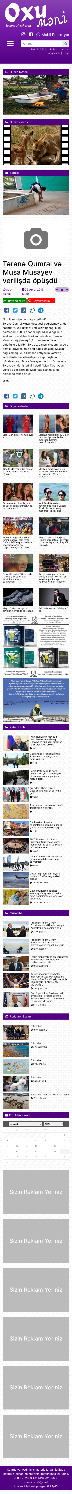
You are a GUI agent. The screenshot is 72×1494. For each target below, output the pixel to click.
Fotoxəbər (36, 1026)
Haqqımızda (53, 53)
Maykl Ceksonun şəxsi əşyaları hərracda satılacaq (18, 609)
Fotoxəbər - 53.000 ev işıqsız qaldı (50, 1094)
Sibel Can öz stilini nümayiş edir (18, 436)
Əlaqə (66, 53)
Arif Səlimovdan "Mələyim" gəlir (53, 609)
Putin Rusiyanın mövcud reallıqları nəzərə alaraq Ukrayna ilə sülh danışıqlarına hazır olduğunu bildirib (46, 740)
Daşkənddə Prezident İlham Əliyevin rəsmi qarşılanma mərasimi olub (45, 756)
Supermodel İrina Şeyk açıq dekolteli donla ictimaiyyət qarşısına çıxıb (18, 506)
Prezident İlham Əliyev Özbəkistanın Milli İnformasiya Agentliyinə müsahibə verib (47, 925)
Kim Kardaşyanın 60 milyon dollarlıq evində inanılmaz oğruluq (18, 471)
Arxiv (65, 49)
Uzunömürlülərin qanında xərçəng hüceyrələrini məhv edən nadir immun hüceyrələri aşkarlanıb (46, 894)
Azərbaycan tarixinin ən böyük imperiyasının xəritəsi (47, 806)
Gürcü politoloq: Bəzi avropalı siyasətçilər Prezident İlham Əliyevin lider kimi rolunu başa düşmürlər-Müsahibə (47, 997)
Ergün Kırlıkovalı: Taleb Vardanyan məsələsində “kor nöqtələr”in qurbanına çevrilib (50, 960)
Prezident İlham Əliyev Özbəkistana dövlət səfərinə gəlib (45, 791)
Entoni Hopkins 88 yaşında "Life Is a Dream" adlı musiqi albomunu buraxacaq (17, 578)
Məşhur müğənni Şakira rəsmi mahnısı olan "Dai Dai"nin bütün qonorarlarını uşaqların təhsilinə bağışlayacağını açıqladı (17, 542)
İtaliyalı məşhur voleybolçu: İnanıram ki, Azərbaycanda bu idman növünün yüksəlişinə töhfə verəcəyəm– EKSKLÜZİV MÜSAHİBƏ (49, 979)
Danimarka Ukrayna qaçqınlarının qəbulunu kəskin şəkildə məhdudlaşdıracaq (46, 825)
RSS (54, 1478)
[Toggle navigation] (10, 43)
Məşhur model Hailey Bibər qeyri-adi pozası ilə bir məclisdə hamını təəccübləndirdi (54, 438)
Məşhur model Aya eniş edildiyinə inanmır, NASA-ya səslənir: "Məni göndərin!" (53, 473)
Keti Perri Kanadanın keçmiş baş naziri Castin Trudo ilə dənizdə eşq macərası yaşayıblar (52, 507)
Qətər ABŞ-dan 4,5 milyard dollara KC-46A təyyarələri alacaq (45, 876)
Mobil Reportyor (55, 34)
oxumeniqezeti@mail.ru (36, 1482)
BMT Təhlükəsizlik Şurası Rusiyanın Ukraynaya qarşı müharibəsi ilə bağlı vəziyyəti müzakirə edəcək (46, 843)
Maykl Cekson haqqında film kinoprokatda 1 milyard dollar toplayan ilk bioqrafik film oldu (54, 541)
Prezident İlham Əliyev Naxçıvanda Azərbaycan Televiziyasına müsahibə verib (47, 942)
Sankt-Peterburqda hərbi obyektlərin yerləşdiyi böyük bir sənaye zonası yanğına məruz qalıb (45, 775)
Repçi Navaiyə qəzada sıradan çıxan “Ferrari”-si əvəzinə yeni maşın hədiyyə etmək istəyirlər (52, 578)
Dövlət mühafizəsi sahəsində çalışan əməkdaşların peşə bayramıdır (46, 859)
